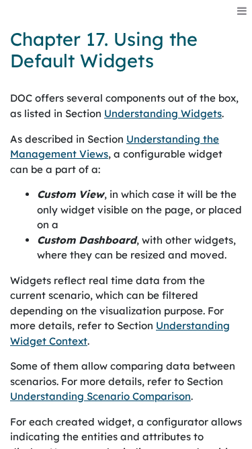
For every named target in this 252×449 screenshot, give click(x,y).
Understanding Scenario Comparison (100, 396)
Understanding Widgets (163, 113)
